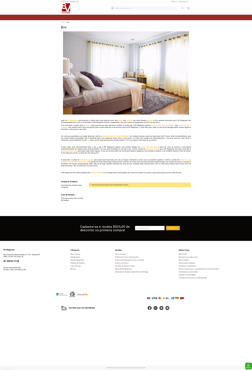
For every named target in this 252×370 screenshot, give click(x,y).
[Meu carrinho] (188, 8)
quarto (87, 125)
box (88, 140)
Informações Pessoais (187, 263)
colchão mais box (86, 160)
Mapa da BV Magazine (123, 269)
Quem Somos (75, 254)
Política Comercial (122, 263)
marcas (150, 120)
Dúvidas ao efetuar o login (125, 266)
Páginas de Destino (77, 263)
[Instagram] (156, 308)
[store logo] (66, 8)
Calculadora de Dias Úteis (188, 272)
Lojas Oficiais (75, 266)
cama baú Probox (152, 149)
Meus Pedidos (184, 260)
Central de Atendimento (70, 1)
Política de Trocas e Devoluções (127, 257)
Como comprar (120, 254)
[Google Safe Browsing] (62, 294)
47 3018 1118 (11, 261)
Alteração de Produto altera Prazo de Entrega (131, 272)
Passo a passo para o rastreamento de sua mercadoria (199, 269)
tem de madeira (168, 125)
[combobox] (143, 8)
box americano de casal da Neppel (115, 136)
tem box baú (156, 125)
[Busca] (112, 8)
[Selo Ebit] (73, 294)
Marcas (73, 269)
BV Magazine (72, 120)
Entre (173, 1)
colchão (129, 120)
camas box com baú (149, 147)
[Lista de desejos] (182, 8)
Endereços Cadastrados (187, 266)
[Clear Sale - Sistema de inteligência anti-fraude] (84, 294)
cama (120, 120)
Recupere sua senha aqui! (188, 257)
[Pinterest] (161, 308)
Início (63, 22)
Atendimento (75, 257)
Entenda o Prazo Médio (187, 275)
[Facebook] (150, 308)
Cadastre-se (183, 1)
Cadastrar (173, 228)
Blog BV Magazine (77, 260)
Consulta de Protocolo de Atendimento (193, 278)
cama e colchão (97, 173)
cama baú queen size (69, 151)
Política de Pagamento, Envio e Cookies (129, 260)
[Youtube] (167, 308)
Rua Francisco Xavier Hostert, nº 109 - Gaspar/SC (21, 255)
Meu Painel (183, 254)
